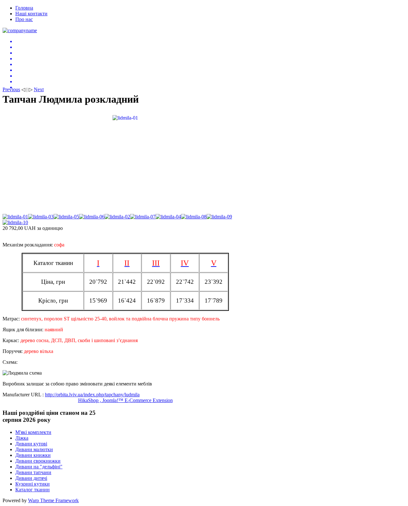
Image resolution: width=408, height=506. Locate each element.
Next (39, 89)
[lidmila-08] (194, 216)
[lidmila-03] (41, 216)
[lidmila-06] (92, 216)
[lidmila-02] (117, 216)
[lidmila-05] (66, 216)
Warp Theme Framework (53, 500)
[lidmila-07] (143, 216)
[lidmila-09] (219, 216)
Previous (11, 89)
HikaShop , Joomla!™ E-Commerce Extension (125, 400)
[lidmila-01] (125, 117)
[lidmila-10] (15, 222)
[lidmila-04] (168, 216)
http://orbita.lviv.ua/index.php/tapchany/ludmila (92, 394)
